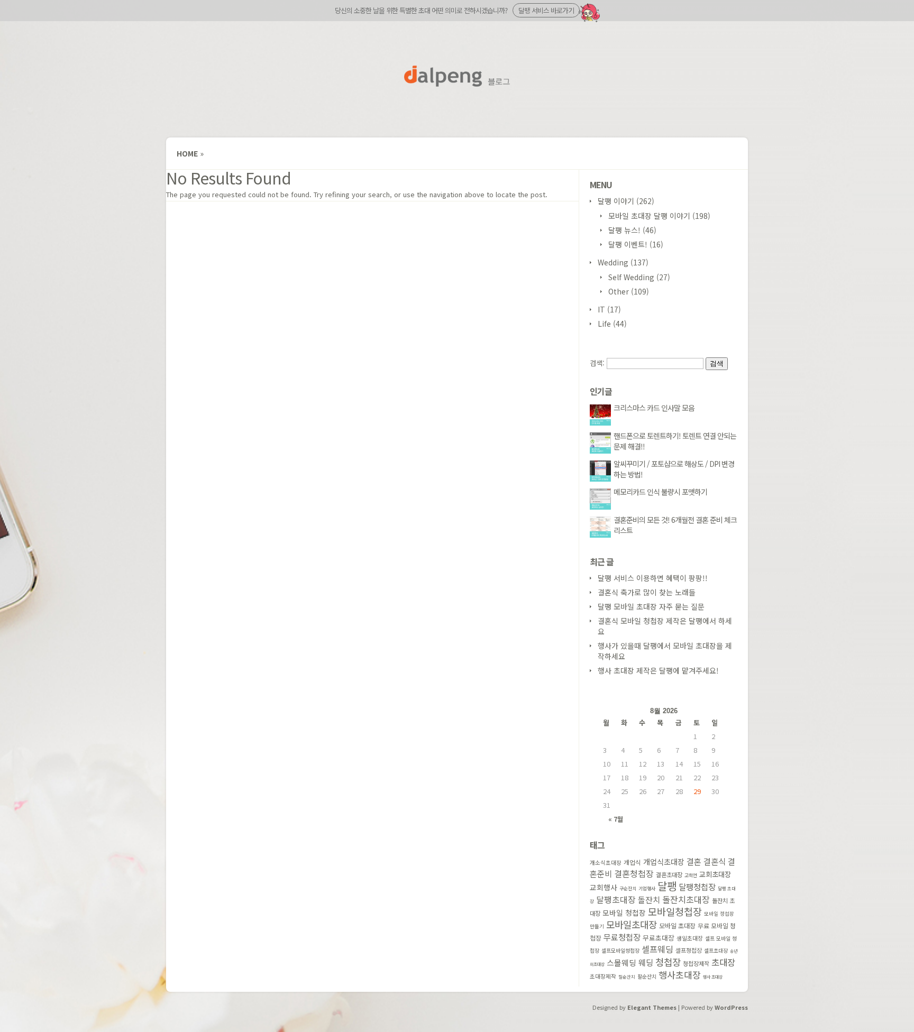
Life (604, 323)
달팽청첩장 (697, 886)
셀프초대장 (716, 950)
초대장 (723, 962)
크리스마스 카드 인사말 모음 (654, 407)
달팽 (667, 885)
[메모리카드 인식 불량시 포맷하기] (602, 506)
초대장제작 (603, 976)
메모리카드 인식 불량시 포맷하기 (660, 491)
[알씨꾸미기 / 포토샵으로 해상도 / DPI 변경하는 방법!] (602, 478)
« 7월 (615, 818)
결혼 (694, 861)
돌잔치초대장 (686, 899)
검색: (597, 363)
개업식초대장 (663, 861)
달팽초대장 (616, 899)
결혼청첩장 (634, 874)
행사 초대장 (713, 977)
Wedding (613, 262)
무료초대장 (658, 938)
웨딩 (645, 962)
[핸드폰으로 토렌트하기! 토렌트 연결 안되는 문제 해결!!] (602, 450)
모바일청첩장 (675, 911)
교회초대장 (715, 874)
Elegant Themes (652, 1007)
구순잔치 (627, 888)
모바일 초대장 (677, 925)
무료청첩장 (622, 937)
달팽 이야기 (616, 201)
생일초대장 (690, 938)
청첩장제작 (696, 963)
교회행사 (603, 887)
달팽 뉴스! (624, 230)
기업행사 (646, 888)
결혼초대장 (669, 874)
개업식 (632, 862)
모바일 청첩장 (624, 912)
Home (187, 153)
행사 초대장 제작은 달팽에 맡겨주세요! (658, 670)
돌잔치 (649, 899)
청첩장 (668, 962)
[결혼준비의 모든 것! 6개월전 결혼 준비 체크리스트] (602, 534)
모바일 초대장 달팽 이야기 (649, 215)
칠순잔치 (626, 976)
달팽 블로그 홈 (457, 76)
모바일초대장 (631, 924)
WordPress (731, 1007)
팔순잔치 (646, 976)
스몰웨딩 (621, 962)
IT (601, 309)
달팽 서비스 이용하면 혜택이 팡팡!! (653, 578)
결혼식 (714, 861)
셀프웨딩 (657, 949)
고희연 (690, 875)
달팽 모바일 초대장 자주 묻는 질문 (651, 606)
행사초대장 (680, 974)
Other (618, 291)
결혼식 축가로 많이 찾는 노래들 (647, 592)
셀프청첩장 (688, 950)
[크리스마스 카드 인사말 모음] (602, 422)
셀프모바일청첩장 (620, 950)
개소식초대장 (605, 863)
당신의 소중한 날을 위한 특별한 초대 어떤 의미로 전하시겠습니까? (454, 10)
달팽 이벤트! (627, 244)
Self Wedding (631, 277)
